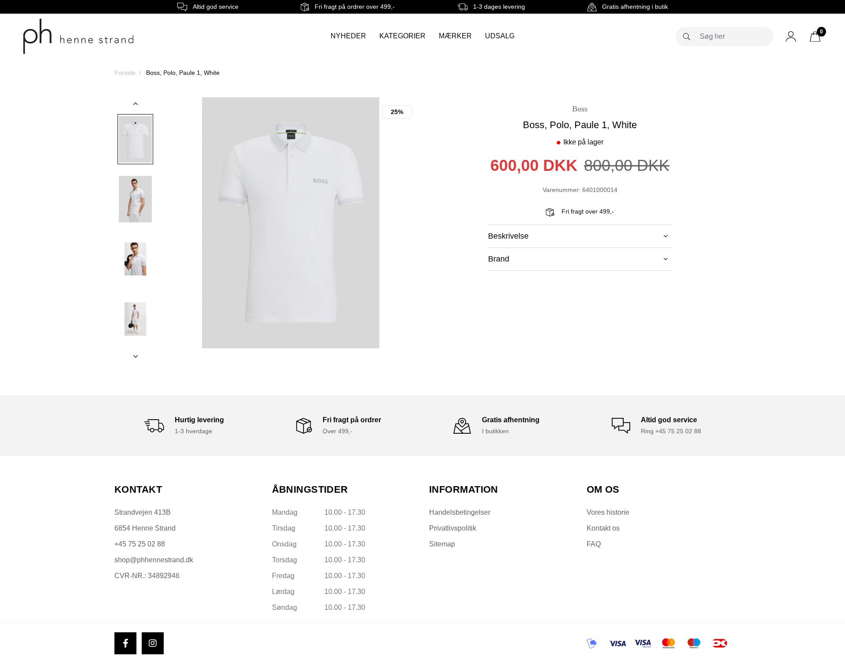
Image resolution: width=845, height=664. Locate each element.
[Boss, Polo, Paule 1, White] (135, 139)
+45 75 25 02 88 (139, 544)
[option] (135, 139)
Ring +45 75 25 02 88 (671, 431)
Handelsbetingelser (459, 512)
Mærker (455, 36)
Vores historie (608, 512)
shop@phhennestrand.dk (153, 560)
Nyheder (348, 36)
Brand (498, 259)
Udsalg (499, 36)
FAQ (594, 544)
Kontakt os (603, 528)
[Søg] (686, 36)
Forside (125, 72)
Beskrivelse (508, 236)
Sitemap (442, 544)
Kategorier (402, 36)
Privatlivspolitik (452, 528)
